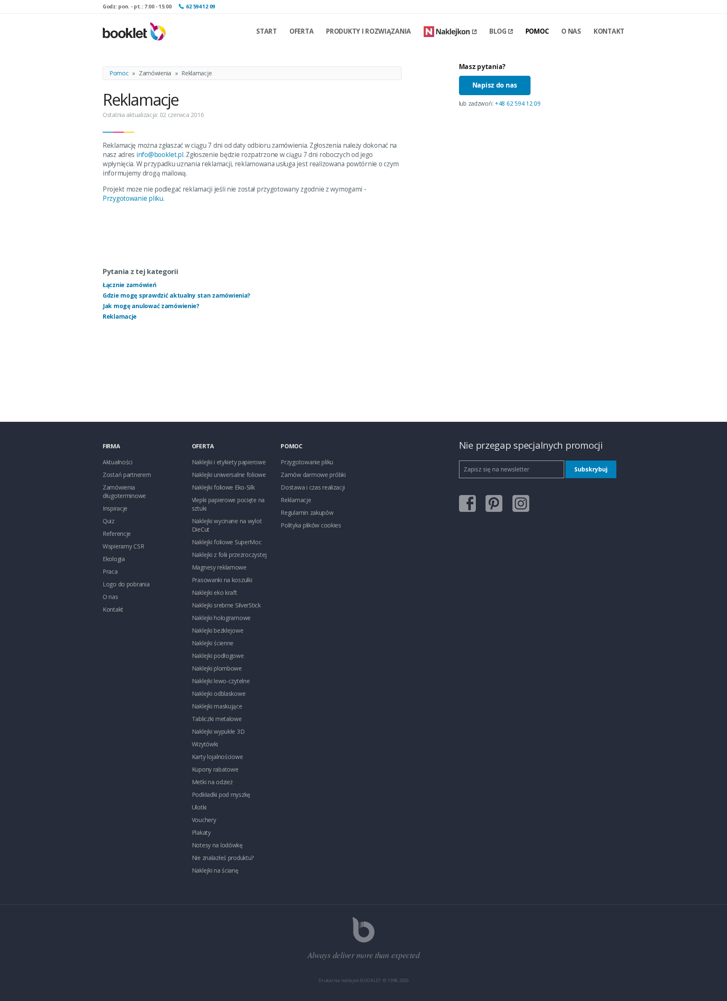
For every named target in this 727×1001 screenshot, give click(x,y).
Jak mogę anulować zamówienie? (151, 306)
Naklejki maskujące (217, 706)
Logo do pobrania (126, 584)
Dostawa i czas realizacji (313, 487)
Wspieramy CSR (123, 546)
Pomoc (537, 31)
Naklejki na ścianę (215, 870)
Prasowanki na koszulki (222, 580)
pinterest (494, 503)
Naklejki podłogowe (218, 656)
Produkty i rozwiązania (368, 31)
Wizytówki (205, 744)
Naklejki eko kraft (214, 592)
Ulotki (199, 807)
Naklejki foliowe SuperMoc (227, 542)
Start (266, 31)
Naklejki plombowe (217, 668)
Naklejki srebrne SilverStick (226, 605)
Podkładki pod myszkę (221, 795)
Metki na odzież (212, 782)
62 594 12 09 (200, 6)
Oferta (301, 31)
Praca (110, 571)
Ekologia (114, 559)
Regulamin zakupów (307, 512)
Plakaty (201, 832)
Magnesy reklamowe (219, 567)
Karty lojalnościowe (217, 757)
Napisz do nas (494, 85)
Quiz (108, 521)
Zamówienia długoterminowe (124, 491)
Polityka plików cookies (311, 525)
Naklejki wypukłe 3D (218, 731)
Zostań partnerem (127, 475)
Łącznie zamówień (130, 285)
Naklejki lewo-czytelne (221, 681)
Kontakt (609, 31)
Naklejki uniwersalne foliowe (229, 475)
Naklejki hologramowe (221, 618)
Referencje (117, 534)
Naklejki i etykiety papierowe (229, 462)
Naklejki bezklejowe (218, 630)
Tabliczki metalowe (217, 719)
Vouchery (204, 820)
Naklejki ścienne (213, 643)
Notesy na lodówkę (217, 845)
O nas (571, 31)
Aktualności (118, 462)
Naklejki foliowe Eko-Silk (223, 487)
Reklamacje (120, 316)
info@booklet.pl (159, 154)
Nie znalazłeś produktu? (223, 858)
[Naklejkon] (450, 31)
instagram (520, 503)
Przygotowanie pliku (133, 198)
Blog (498, 31)
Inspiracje (115, 508)
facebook (467, 503)
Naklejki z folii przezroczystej (229, 555)
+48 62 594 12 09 (518, 103)
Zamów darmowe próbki (313, 475)
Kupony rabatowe (215, 769)
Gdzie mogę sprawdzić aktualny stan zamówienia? (176, 295)
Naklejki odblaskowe (219, 694)
